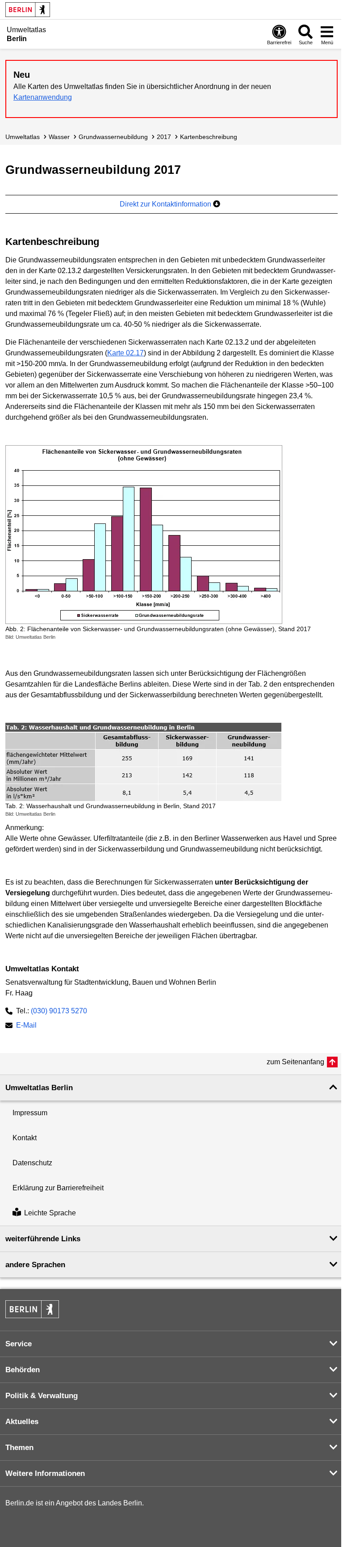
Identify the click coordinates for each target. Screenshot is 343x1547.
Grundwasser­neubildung (113, 136)
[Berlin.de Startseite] (27, 9)
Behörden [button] (22, 1370)
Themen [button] (19, 1447)
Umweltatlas (22, 136)
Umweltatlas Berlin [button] (39, 1087)
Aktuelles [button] (21, 1421)
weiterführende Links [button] (42, 1239)
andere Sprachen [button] (35, 1264)
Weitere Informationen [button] (45, 1473)
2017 (164, 136)
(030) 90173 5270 (59, 1011)
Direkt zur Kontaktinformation (166, 204)
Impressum (30, 1113)
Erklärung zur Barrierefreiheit (58, 1188)
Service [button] (18, 1344)
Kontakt (25, 1138)
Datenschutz (32, 1163)
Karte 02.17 (125, 353)
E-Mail (26, 1026)
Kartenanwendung (42, 97)
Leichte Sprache (50, 1213)
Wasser (59, 136)
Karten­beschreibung (208, 136)
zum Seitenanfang (295, 1062)
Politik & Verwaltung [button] (41, 1395)
